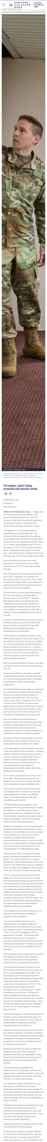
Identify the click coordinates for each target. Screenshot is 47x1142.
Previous (4, 240)
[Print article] (6, 493)
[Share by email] (10, 493)
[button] (3, 5)
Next (43, 240)
